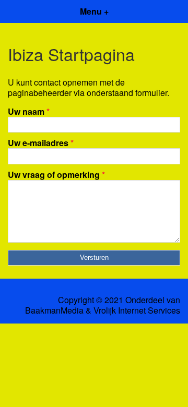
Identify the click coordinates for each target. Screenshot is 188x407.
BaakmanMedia (54, 310)
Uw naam (29, 111)
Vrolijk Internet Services (136, 310)
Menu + (94, 11)
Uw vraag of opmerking (56, 175)
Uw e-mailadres (41, 143)
